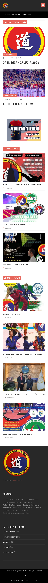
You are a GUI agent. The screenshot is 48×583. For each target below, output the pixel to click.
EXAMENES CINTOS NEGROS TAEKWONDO (17, 14)
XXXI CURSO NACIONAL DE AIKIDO (15, 265)
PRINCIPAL (6, 547)
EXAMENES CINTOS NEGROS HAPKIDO (17, 225)
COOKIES (34, 580)
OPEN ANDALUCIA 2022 (11, 314)
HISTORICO (6, 542)
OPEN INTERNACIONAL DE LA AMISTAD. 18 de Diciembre (24, 354)
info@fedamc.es (18, 480)
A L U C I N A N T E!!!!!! (18, 104)
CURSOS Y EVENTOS (10, 532)
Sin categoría (8, 54)
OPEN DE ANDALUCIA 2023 (21, 63)
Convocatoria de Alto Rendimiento (17, 434)
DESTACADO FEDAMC (10, 537)
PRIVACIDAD (25, 580)
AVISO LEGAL (15, 580)
